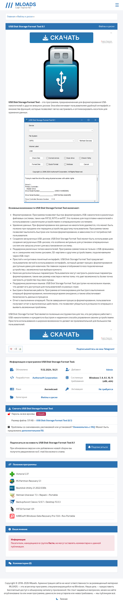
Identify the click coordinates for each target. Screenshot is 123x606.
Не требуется (106, 389)
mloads (41, 414)
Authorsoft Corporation (45, 377)
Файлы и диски (25, 16)
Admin (109, 369)
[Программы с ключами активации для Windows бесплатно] (23, 5)
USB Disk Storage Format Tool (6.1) (54, 420)
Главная (11, 16)
